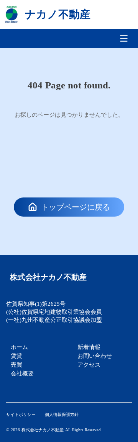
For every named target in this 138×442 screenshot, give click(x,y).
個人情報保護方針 (62, 414)
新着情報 (88, 347)
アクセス (88, 364)
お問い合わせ (94, 356)
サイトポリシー (21, 414)
